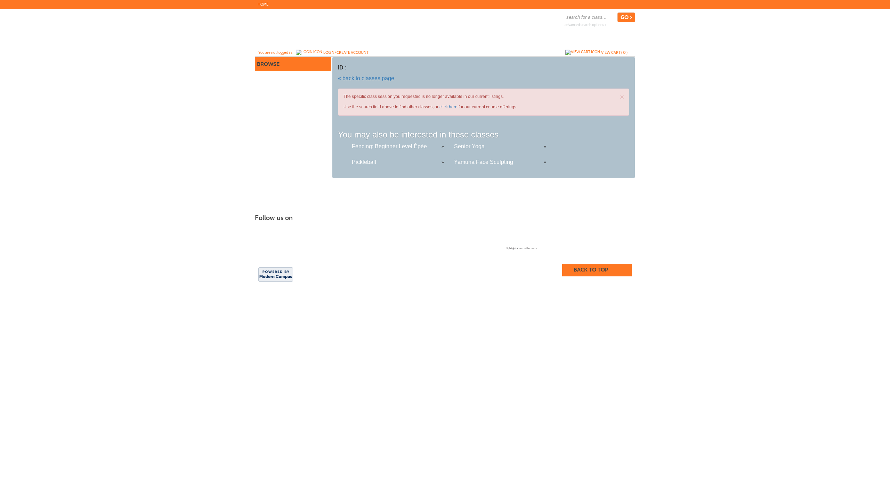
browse (268, 64)
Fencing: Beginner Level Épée (389, 146)
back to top (591, 269)
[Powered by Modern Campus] (275, 274)
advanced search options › (585, 25)
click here (448, 107)
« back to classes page (366, 78)
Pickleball (364, 162)
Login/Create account (346, 52)
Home (263, 4)
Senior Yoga (469, 146)
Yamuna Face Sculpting (483, 162)
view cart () (614, 52)
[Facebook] (631, 4)
